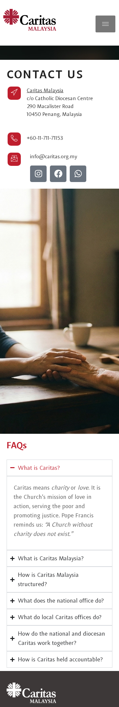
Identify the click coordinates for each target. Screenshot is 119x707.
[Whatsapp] (78, 174)
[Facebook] (58, 174)
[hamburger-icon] (105, 24)
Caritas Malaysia (45, 90)
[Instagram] (38, 174)
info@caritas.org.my (53, 156)
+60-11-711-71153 (45, 138)
